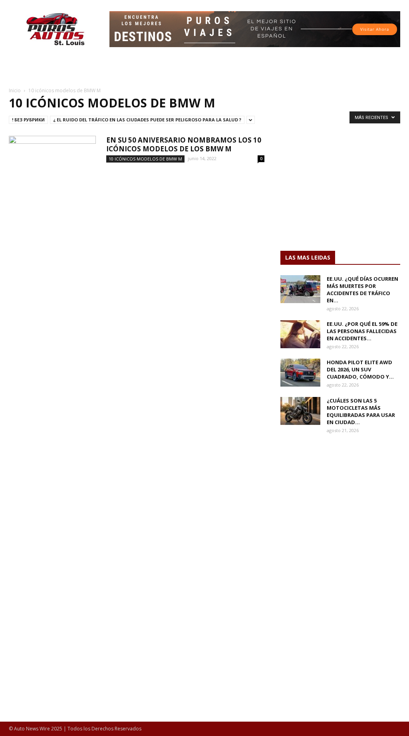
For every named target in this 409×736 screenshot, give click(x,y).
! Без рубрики (28, 120)
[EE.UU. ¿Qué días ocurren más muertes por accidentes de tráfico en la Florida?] (300, 289)
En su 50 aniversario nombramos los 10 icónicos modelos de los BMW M (183, 144)
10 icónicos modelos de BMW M (145, 159)
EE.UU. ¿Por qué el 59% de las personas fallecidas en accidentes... (362, 331)
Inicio (15, 90)
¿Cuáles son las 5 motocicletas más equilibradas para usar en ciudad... (361, 411)
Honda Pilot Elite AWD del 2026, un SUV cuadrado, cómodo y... (360, 369)
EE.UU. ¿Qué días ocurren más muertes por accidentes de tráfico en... (362, 289)
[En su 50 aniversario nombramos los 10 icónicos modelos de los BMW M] (52, 166)
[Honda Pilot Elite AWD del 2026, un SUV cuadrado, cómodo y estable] (300, 373)
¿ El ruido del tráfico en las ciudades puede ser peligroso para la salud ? (147, 120)
